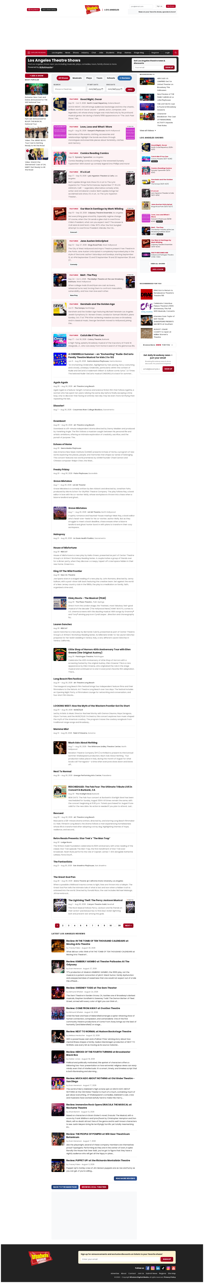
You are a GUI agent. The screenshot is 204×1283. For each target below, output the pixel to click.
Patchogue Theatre (84, 656)
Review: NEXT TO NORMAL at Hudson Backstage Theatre (98, 1031)
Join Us (141, 1273)
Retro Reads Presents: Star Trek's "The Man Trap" (81, 838)
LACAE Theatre (94, 512)
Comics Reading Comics (94, 153)
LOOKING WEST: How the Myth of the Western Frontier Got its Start (91, 705)
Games (128, 52)
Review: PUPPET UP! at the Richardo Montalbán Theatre (98, 1160)
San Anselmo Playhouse (83, 865)
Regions (162, 1273)
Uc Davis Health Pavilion (83, 538)
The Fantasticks (62, 861)
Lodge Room (66, 842)
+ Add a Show (36, 75)
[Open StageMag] (130, 132)
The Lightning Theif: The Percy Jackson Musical (95, 900)
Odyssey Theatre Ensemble (100, 212)
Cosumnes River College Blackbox (87, 409)
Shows (76, 52)
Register (155, 52)
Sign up (168, 369)
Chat (93, 52)
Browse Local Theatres (94, 1187)
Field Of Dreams (80, 733)
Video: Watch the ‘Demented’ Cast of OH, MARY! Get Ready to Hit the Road (35, 160)
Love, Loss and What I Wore (96, 126)
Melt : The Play (88, 275)
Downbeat (59, 421)
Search (56, 84)
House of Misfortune (65, 547)
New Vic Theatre (68, 575)
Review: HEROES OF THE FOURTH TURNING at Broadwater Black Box (98, 1053)
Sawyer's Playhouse (96, 130)
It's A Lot (85, 172)
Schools (111, 78)
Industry (85, 52)
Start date (92, 84)
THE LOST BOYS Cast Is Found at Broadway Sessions (166, 107)
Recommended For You (151, 284)
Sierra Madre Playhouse (71, 448)
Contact (132, 1273)
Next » (128, 925)
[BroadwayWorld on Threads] (168, 1268)
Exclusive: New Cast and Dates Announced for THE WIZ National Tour (36, 94)
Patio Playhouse (81, 473)
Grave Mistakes (62, 481)
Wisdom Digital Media (139, 1277)
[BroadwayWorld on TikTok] (163, 1268)
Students (110, 52)
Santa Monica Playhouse (98, 361)
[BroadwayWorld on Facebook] (147, 1268)
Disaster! (58, 405)
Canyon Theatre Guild (96, 904)
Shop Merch (34, 10)
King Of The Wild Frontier (67, 571)
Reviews (126, 78)
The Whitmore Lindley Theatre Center (104, 746)
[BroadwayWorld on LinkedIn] (158, 1268)
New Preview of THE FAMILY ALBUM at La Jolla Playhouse (165, 97)
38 (119, 925)
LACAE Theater (79, 485)
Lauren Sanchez (62, 624)
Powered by (33, 67)
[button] (175, 52)
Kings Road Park (95, 245)
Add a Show (158, 269)
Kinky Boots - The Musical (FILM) (87, 598)
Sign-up (159, 6)
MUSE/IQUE (78, 710)
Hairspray (59, 534)
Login (167, 52)
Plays (89, 78)
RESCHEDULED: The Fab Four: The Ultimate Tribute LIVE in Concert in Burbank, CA (100, 788)
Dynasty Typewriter (83, 157)
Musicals (77, 78)
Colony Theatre (94, 339)
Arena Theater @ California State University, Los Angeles (98, 881)
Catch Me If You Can (92, 335)
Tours (99, 78)
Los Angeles (57, 52)
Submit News (151, 1273)
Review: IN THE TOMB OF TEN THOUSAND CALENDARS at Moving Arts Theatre (97, 942)
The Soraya (80, 308)
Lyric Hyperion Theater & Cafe (101, 176)
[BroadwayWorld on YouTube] (173, 1268)
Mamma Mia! (61, 729)
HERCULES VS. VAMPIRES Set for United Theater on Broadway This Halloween (165, 84)
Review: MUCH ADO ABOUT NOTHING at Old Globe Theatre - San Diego (100, 1080)
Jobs (101, 52)
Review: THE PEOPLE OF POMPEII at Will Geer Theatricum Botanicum (98, 1135)
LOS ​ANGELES (111, 10)
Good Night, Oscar (91, 99)
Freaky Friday (61, 469)
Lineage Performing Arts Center (87, 775)
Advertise (115, 1273)
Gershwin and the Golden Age (97, 304)
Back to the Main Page (65, 1187)
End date (110, 84)
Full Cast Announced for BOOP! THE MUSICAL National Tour (35, 115)
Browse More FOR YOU (156, 345)
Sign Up (169, 67)
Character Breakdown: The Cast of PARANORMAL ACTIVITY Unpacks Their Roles (166, 119)
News (67, 52)
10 (111, 925)
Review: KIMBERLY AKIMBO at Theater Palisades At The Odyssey (97, 963)
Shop (119, 52)
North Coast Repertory (97, 103)
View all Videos (147, 130)
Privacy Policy (170, 1277)
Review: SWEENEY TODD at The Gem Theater (91, 987)
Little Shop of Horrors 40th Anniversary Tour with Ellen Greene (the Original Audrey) (99, 651)
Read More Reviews (125, 1178)
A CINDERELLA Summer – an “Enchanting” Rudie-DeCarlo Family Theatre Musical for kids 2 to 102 (101, 356)
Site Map (172, 1273)
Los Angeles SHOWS (152, 137)
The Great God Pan (64, 877)
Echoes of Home (62, 444)
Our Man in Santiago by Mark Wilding (101, 208)
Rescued (58, 813)
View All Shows (158, 264)
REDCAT (64, 551)
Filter (130, 89)
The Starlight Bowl (83, 794)
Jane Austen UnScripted (94, 241)
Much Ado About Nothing (82, 742)
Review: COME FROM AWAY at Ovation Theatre (93, 1008)
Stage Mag (139, 52)
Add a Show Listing (49, 10)
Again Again (60, 382)
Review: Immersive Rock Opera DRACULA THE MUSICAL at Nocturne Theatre (99, 1106)
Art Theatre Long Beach (84, 386)
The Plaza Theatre (84, 602)
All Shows (63, 78)
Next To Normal (62, 771)
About (123, 1273)
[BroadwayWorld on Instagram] (153, 1268)
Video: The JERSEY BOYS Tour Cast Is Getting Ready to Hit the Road (35, 137)
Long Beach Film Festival (67, 678)
